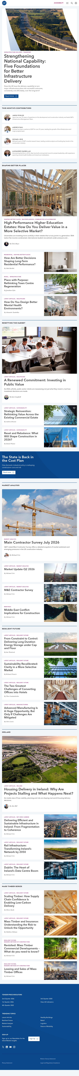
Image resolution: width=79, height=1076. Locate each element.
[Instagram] (14, 1047)
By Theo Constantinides (11, 696)
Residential (8, 254)
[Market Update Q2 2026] (60, 572)
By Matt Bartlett (9, 268)
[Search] (72, 3)
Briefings (7, 606)
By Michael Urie (9, 573)
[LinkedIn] (7, 1047)
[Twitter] (3, 1047)
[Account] (76, 3)
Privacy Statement (7, 1063)
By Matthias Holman (10, 932)
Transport (27, 52)
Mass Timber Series (12, 886)
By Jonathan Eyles (9, 290)
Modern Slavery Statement (48, 1059)
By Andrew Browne (10, 422)
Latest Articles (9, 298)
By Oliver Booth (9, 910)
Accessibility (58, 3)
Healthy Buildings (47, 1017)
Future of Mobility (47, 1026)
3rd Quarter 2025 (46, 998)
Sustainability (22, 408)
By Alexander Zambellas (11, 312)
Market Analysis (10, 485)
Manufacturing (22, 704)
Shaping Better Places (14, 165)
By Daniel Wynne (9, 444)
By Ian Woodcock (9, 652)
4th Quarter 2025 (8, 1005)
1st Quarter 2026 (8, 1002)
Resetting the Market (13, 323)
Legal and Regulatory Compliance (50, 1063)
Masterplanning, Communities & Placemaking (39, 219)
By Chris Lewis (8, 722)
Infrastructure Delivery (13, 52)
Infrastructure (15, 276)
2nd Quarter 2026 (8, 998)
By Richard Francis (10, 674)
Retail (6, 276)
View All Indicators (47, 1002)
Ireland (6, 732)
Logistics (43, 1023)
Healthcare (21, 298)
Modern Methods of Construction (17, 942)
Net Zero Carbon (23, 817)
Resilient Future (11, 629)
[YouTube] (10, 1047)
